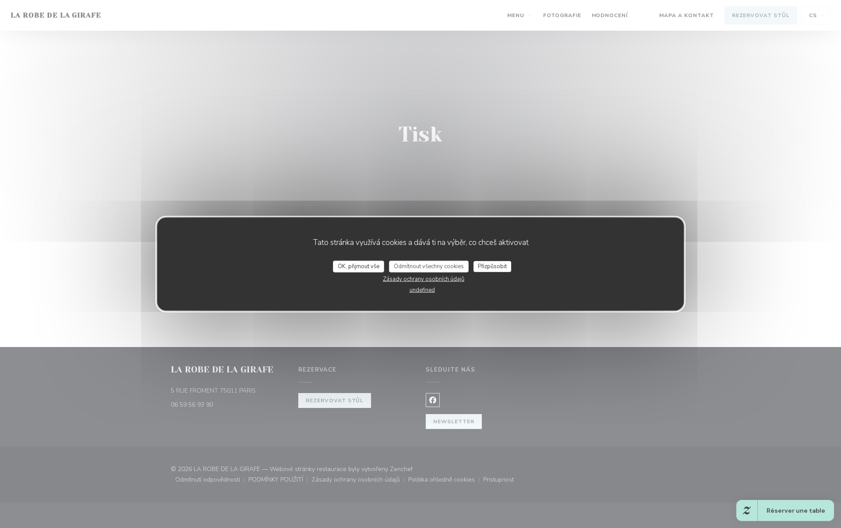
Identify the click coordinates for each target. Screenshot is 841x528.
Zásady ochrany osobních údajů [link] (423, 279)
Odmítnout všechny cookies (429, 266)
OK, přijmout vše (358, 266)
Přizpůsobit (492, 266)
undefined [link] (422, 290)
